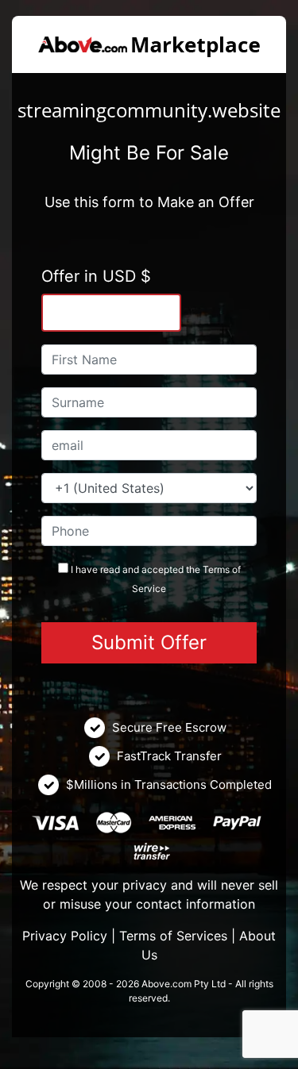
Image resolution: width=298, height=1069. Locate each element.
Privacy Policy (64, 936)
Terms (216, 569)
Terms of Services (173, 936)
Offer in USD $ (96, 276)
